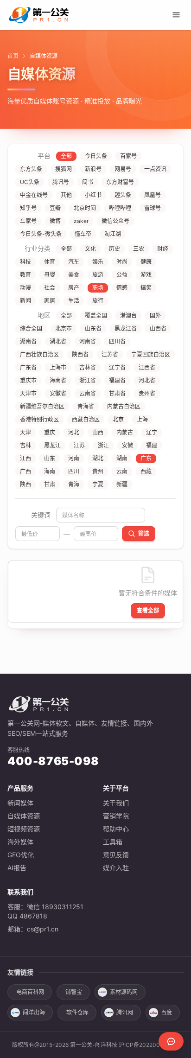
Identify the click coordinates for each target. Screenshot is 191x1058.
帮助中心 (116, 829)
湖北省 (58, 341)
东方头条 (31, 169)
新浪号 (93, 169)
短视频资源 (23, 829)
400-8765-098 (53, 761)
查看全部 (148, 610)
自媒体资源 (23, 816)
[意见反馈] (171, 1041)
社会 (49, 287)
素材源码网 (124, 991)
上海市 (58, 367)
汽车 (73, 261)
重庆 (49, 432)
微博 (55, 220)
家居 (49, 300)
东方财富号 (120, 181)
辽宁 (151, 432)
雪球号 (152, 207)
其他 (66, 194)
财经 (162, 248)
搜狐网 (63, 169)
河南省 (87, 341)
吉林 (25, 445)
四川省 (117, 341)
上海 (142, 419)
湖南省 (28, 341)
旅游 (97, 274)
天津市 (28, 393)
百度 (166, 1012)
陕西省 (80, 354)
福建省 (117, 380)
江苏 (79, 445)
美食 (73, 274)
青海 (73, 484)
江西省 (147, 367)
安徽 (127, 445)
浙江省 (87, 380)
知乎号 (28, 207)
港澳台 (128, 315)
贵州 (97, 471)
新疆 (121, 484)
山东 (49, 458)
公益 (121, 274)
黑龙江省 (126, 328)
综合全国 (31, 328)
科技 (25, 261)
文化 (90, 248)
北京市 (63, 328)
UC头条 (29, 181)
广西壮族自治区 (39, 354)
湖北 (97, 458)
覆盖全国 (96, 315)
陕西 (25, 484)
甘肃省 (117, 393)
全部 (66, 156)
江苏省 (110, 354)
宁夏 (97, 484)
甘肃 (49, 484)
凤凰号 (152, 194)
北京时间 (85, 207)
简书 (87, 181)
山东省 (93, 328)
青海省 (85, 406)
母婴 (49, 274)
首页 (13, 55)
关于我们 (116, 803)
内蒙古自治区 (123, 406)
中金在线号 (34, 194)
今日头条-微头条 (41, 233)
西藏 (146, 471)
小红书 (93, 194)
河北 (73, 432)
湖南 (121, 458)
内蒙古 (124, 432)
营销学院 (116, 816)
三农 (138, 248)
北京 (118, 419)
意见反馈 (116, 855)
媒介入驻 (116, 868)
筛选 (143, 533)
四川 (73, 471)
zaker (81, 220)
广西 (25, 471)
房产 (73, 287)
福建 (151, 445)
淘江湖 (112, 233)
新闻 (25, 300)
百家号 (128, 156)
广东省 (28, 367)
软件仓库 (77, 1012)
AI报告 (16, 868)
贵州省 (147, 393)
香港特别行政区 (39, 419)
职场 (97, 287)
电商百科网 (30, 991)
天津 (25, 432)
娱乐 (97, 261)
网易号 (123, 169)
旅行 (97, 300)
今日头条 (96, 156)
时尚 (121, 261)
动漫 (25, 287)
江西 (25, 458)
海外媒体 (20, 842)
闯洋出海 (34, 1012)
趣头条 (123, 194)
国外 (155, 315)
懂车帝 (83, 233)
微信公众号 (115, 220)
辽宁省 (117, 367)
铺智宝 (73, 991)
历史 (114, 248)
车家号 (28, 220)
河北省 (147, 380)
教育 (25, 274)
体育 (49, 261)
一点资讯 (155, 169)
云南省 (87, 393)
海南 (49, 471)
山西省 (158, 328)
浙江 (103, 445)
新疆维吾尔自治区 (42, 406)
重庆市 (28, 380)
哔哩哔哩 (120, 207)
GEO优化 (20, 855)
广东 (146, 458)
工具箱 (112, 842)
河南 (73, 458)
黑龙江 (52, 445)
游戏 (146, 274)
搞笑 (146, 287)
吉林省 (87, 367)
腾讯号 (60, 181)
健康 (146, 261)
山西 (97, 432)
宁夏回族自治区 (150, 354)
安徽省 (58, 393)
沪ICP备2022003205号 (149, 1044)
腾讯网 (124, 1012)
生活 (73, 300)
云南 (121, 471)
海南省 (58, 380)
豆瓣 (55, 207)
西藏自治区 (86, 419)
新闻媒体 (20, 803)
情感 (121, 287)
